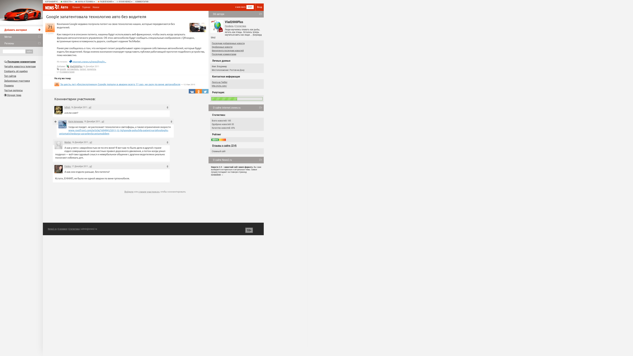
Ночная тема (13, 95)
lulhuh (67, 107)
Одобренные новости (222, 47)
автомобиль (73, 69)
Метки (8, 36)
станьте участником (148, 191)
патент (83, 69)
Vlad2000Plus (76, 66)
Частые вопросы (13, 90)
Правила (9, 85)
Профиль (229, 26)
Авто (64, 7)
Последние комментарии (224, 54)
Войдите (129, 191)
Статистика (240, 26)
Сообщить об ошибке (16, 71)
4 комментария (67, 72)
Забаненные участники (17, 80)
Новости (67, 1)
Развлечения (106, 1)
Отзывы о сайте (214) (224, 145)
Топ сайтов (10, 76)
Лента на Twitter (219, 82)
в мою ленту (240, 7)
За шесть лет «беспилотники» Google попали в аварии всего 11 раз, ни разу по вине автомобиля (120, 84)
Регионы (9, 43)
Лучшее (76, 7)
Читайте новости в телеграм (20, 66)
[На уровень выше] (55, 122)
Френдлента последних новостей (228, 50)
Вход (259, 7)
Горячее (86, 7)
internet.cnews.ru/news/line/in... (89, 61)
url (90, 107)
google (63, 69)
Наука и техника (85, 1)
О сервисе (62, 229)
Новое (96, 7)
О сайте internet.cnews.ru (227, 107)
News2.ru (52, 229)
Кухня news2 (125, 1)
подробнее (216, 174)
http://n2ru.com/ (219, 86)
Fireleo (67, 166)
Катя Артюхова (75, 121)
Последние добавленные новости (228, 43)
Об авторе (218, 14)
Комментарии (141, 1)
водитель (91, 69)
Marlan (67, 142)
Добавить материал (15, 29)
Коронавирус (51, 1)
